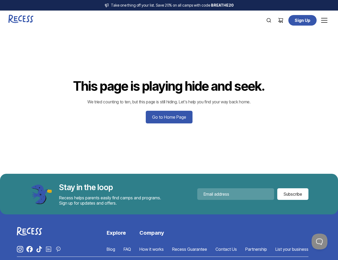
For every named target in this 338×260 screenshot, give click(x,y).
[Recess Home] (21, 19)
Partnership (256, 249)
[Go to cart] (280, 20)
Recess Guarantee (189, 249)
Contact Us (226, 249)
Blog (111, 249)
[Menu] (324, 20)
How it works (151, 249)
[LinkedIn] (48, 249)
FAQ (127, 249)
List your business (291, 249)
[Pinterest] (58, 249)
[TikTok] (39, 249)
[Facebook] (29, 249)
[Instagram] (20, 249)
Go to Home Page (169, 117)
